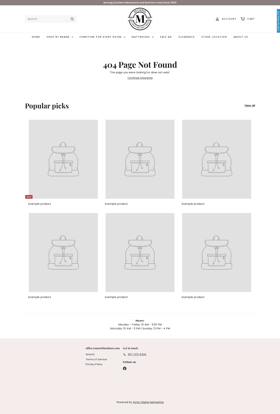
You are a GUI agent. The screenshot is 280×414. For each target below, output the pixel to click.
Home (36, 37)
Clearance (186, 37)
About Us (240, 37)
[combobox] (51, 19)
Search (90, 354)
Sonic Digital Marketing (148, 402)
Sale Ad (166, 37)
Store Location (214, 37)
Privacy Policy (94, 364)
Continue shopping (140, 78)
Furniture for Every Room (101, 37)
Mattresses (141, 37)
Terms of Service (96, 359)
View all (250, 105)
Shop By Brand (59, 37)
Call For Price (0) (278, 21)
